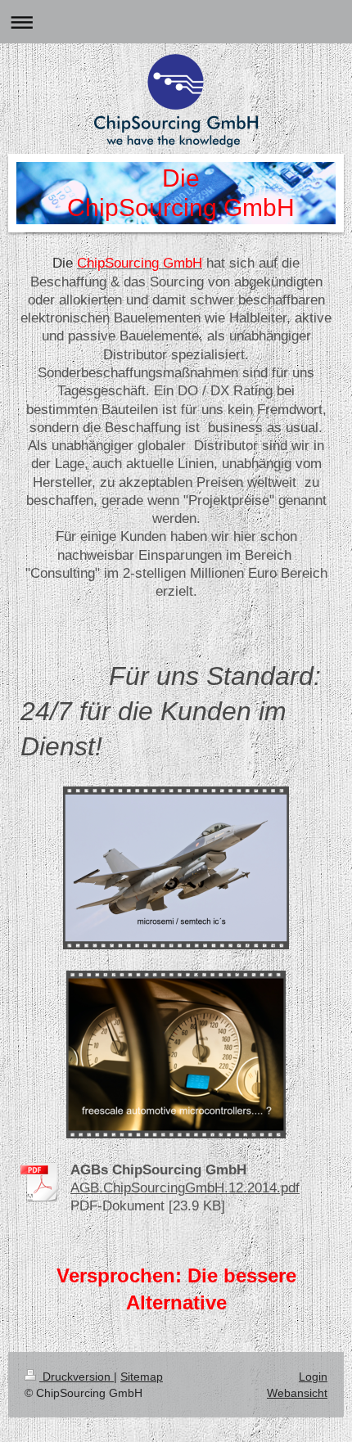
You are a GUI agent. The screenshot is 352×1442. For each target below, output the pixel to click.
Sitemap (141, 1376)
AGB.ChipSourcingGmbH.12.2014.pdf (185, 1187)
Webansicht (297, 1392)
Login (313, 1376)
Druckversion (76, 1376)
